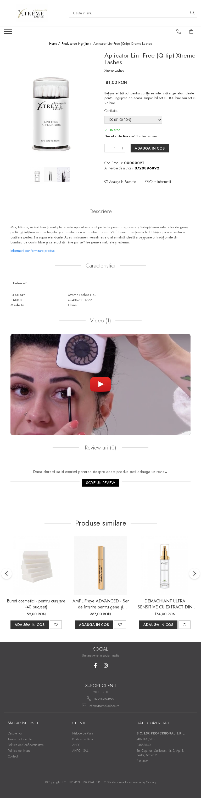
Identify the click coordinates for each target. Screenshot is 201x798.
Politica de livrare (19, 750)
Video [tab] (100, 320)
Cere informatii (159, 181)
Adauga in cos (150, 148)
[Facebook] (95, 665)
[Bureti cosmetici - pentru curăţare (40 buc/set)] (36, 565)
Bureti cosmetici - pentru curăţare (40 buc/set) (36, 604)
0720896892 (103, 699)
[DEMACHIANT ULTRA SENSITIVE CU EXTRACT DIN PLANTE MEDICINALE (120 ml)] (164, 565)
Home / (55, 44)
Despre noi (15, 733)
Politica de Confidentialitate (25, 745)
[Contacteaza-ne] (179, 31)
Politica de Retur (82, 739)
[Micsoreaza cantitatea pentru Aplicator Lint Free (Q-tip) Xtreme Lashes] (107, 148)
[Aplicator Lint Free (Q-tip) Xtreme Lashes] (50, 108)
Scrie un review (100, 482)
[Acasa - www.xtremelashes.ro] (32, 13)
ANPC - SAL (80, 750)
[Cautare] (192, 13)
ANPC (76, 745)
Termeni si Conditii (20, 739)
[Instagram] (105, 665)
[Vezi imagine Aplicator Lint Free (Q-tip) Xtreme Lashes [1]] (50, 174)
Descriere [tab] (101, 211)
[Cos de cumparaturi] (191, 31)
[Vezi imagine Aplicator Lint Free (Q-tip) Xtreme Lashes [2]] (63, 174)
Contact (13, 756)
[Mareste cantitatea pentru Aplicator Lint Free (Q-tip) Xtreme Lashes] (122, 148)
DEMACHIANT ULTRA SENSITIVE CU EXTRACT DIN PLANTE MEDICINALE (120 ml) (165, 604)
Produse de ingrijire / (77, 44)
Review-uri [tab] (99, 448)
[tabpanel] (50, 108)
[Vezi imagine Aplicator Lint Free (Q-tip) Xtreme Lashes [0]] (37, 175)
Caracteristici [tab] (100, 266)
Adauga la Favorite (122, 181)
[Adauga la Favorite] (56, 624)
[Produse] (8, 33)
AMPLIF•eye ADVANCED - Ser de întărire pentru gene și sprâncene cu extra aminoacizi (100, 604)
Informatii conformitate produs (32, 250)
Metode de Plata (82, 733)
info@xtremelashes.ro (103, 705)
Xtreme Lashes (114, 70)
